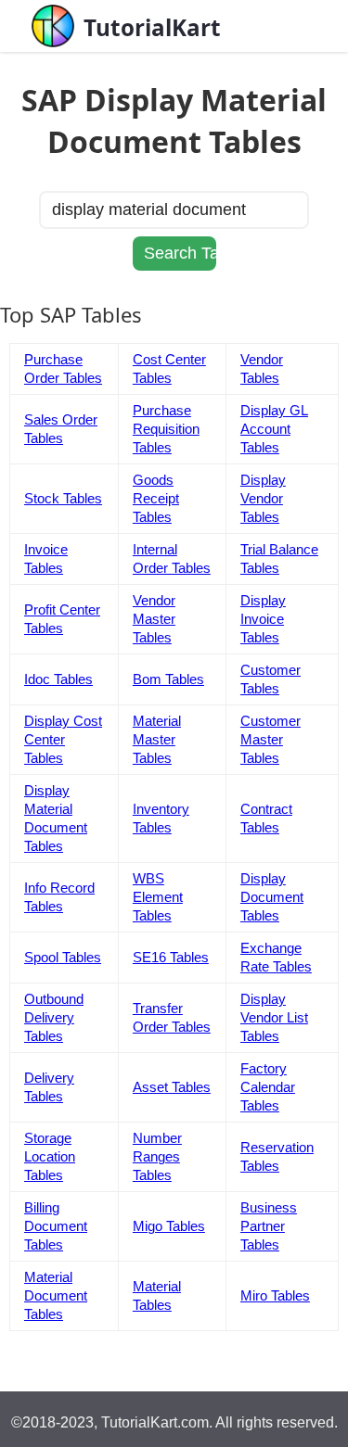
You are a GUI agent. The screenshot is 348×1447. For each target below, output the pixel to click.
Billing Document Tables (55, 1225)
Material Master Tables (157, 739)
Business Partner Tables (268, 1225)
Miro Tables (275, 1295)
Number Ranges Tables (157, 1156)
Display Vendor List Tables (274, 1017)
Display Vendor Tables (263, 498)
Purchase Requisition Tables (166, 428)
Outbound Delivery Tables (54, 1017)
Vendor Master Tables (154, 618)
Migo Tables (169, 1226)
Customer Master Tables (270, 739)
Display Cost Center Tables (63, 739)
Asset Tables (172, 1087)
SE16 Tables (171, 957)
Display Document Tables (271, 896)
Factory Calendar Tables (267, 1086)
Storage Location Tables (49, 1156)
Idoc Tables (58, 679)
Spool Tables (62, 957)
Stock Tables (63, 498)
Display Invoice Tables (263, 618)
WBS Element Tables (158, 896)
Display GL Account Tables (274, 428)
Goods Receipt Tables (156, 498)
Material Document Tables (55, 1295)
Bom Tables (168, 679)
